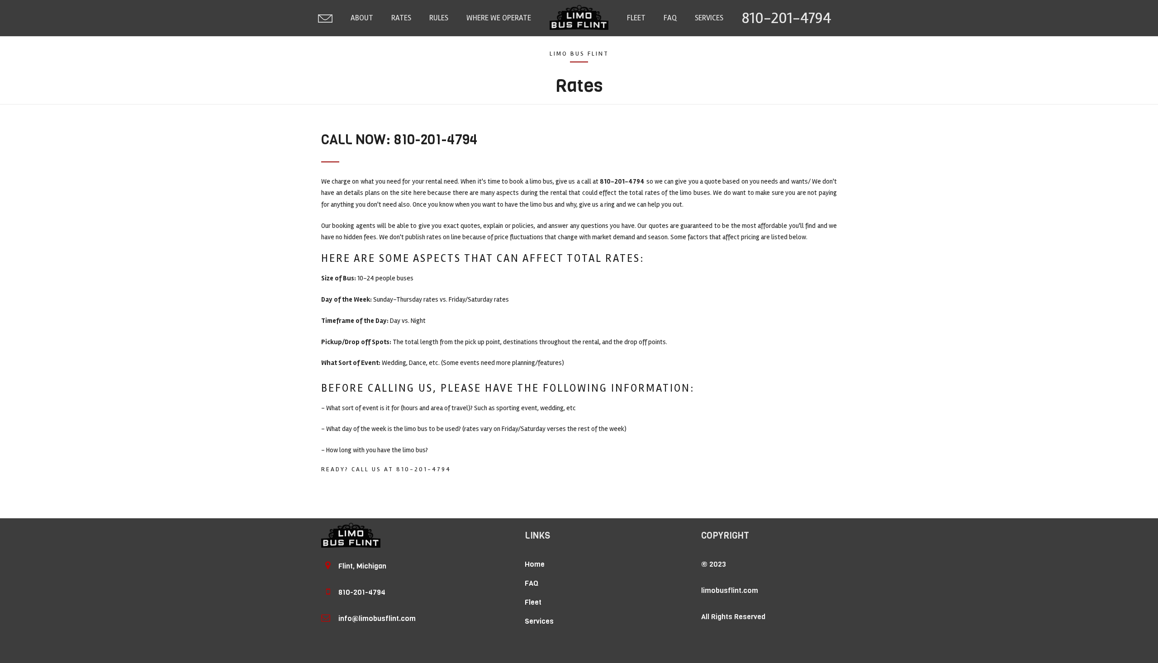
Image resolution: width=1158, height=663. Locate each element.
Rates (401, 18)
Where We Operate (498, 18)
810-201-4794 (786, 18)
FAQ (670, 18)
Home (535, 564)
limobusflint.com (729, 590)
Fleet (636, 18)
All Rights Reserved (733, 616)
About (362, 18)
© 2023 (713, 564)
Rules (438, 18)
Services (709, 18)
